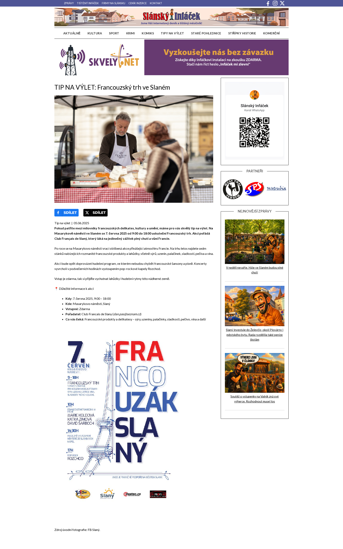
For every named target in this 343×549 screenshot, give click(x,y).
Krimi (130, 33)
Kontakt (156, 3)
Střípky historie (242, 33)
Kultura (95, 33)
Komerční (271, 33)
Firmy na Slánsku (113, 3)
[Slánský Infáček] (171, 17)
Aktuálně (72, 33)
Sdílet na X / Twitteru (95, 212)
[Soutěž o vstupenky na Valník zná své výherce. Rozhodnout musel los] (254, 391)
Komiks (148, 33)
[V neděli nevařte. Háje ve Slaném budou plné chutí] (254, 263)
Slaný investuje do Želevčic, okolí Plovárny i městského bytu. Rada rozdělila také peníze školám (254, 334)
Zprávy (69, 3)
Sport (114, 33)
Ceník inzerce (137, 3)
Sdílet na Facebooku (66, 212)
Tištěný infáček (88, 3)
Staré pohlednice (206, 33)
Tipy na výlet (172, 33)
